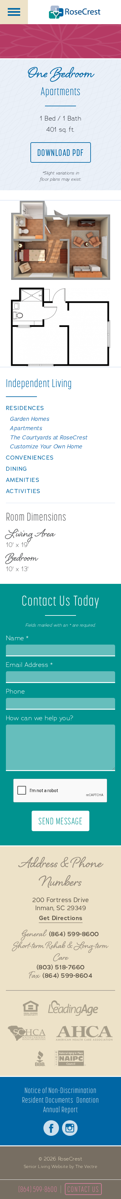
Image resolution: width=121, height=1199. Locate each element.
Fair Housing (31, 1008)
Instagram (70, 1128)
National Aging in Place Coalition (70, 1058)
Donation (87, 1100)
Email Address (29, 665)
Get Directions (61, 918)
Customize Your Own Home (46, 446)
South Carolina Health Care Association (26, 1033)
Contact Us (83, 1189)
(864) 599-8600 (37, 1189)
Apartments (26, 428)
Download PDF (60, 152)
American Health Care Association (84, 1033)
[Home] (74, 12)
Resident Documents (47, 1100)
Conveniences (30, 457)
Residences (25, 408)
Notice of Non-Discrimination (60, 1090)
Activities (23, 491)
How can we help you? (40, 718)
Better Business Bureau (40, 1058)
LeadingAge (73, 1008)
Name (17, 638)
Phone (15, 692)
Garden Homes (29, 419)
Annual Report (60, 1109)
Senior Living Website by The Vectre (60, 1167)
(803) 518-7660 (61, 967)
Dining (16, 469)
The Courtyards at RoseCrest (48, 437)
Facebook (51, 1128)
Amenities (23, 480)
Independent (39, 383)
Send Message (60, 821)
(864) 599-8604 (67, 976)
